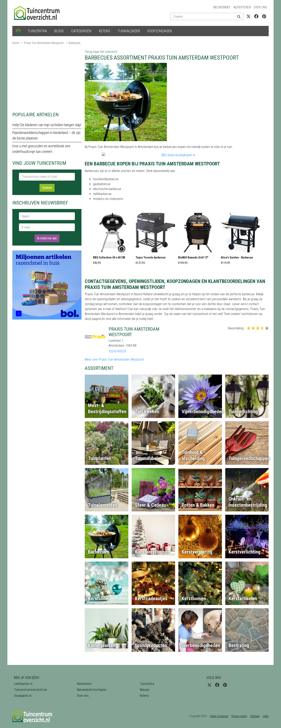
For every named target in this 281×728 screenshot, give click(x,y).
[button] (112, 240)
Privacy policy (239, 716)
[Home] (18, 31)
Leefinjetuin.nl (23, 684)
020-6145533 (117, 351)
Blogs (59, 31)
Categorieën (81, 31)
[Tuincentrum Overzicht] (38, 13)
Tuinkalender (129, 31)
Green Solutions (219, 716)
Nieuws (144, 690)
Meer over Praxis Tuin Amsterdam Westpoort (114, 359)
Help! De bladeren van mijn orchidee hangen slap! (46, 125)
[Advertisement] (46, 78)
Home (15, 43)
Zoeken (47, 188)
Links (266, 716)
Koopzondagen (159, 31)
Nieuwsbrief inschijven (91, 690)
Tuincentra (37, 31)
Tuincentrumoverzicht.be (30, 690)
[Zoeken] (237, 16)
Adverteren (242, 7)
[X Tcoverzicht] (248, 16)
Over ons (260, 7)
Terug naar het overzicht (101, 52)
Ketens (104, 31)
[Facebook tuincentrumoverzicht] (256, 16)
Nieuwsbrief (222, 7)
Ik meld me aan (47, 238)
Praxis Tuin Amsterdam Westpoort (44, 43)
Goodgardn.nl (22, 696)
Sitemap (255, 716)
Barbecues (74, 43)
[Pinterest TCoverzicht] (264, 16)
